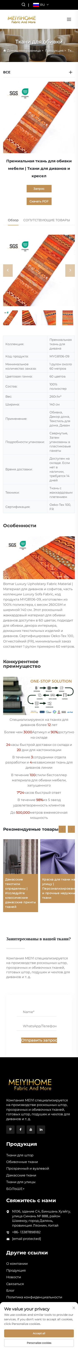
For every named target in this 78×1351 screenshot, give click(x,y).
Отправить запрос (39, 1040)
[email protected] (26, 1239)
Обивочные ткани (22, 1162)
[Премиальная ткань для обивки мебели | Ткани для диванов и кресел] (39, 270)
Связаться (15, 1284)
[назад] (8, 270)
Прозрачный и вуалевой (27, 1168)
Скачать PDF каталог (39, 202)
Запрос (39, 189)
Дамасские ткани (21, 1175)
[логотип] (21, 19)
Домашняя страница (24, 50)
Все (6, 72)
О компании (17, 1264)
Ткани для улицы (21, 1182)
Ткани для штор (19, 1155)
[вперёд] (70, 270)
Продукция (54, 50)
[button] (62, 829)
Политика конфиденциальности (34, 1297)
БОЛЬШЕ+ (15, 1189)
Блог (10, 1291)
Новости (13, 1277)
